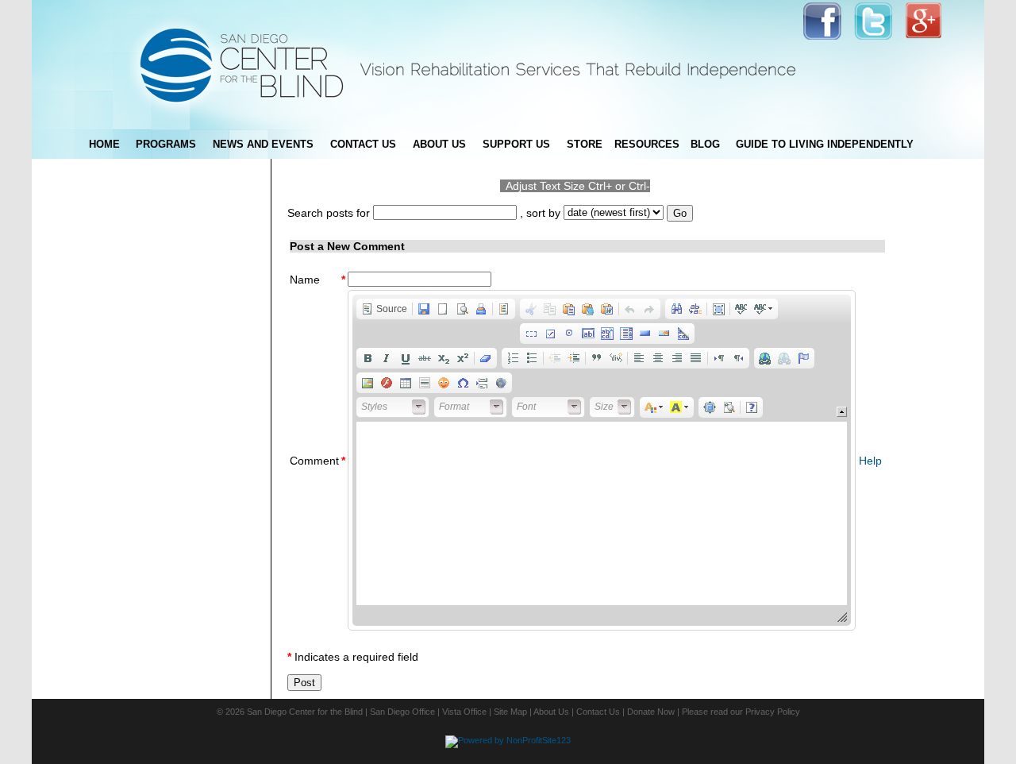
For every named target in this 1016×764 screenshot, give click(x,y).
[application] (602, 460)
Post (304, 683)
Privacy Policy (772, 711)
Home (104, 144)
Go (680, 213)
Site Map (510, 711)
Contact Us (598, 711)
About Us (551, 711)
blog (705, 144)
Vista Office (464, 711)
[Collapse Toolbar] (842, 412)
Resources (646, 144)
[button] (384, 309)
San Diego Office (402, 711)
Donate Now (651, 711)
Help (870, 460)
